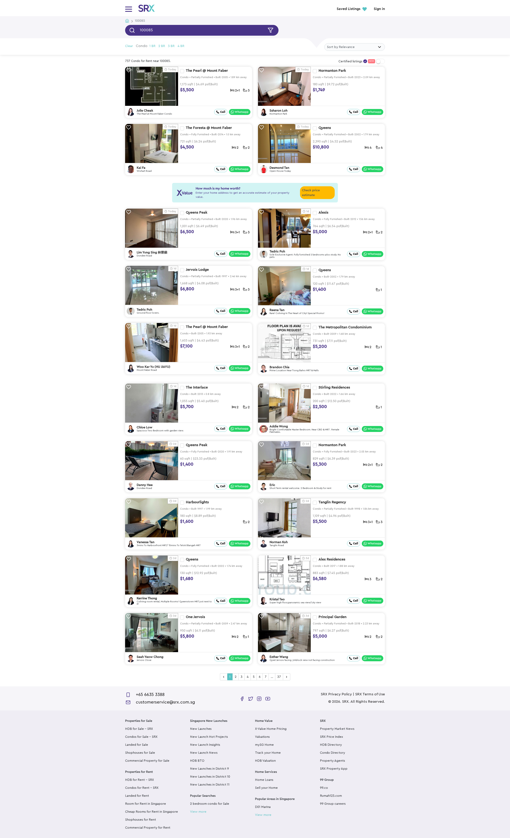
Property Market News (337, 728)
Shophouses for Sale (140, 752)
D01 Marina (263, 807)
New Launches (201, 728)
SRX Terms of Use (370, 694)
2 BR (161, 46)
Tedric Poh (277, 251)
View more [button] (198, 811)
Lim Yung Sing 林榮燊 (152, 252)
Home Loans (264, 779)
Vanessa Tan (145, 542)
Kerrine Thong (147, 598)
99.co (324, 787)
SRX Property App (333, 768)
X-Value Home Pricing (270, 728)
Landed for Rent (137, 795)
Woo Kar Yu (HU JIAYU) (153, 366)
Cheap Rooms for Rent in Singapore (151, 811)
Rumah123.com (331, 795)
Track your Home (268, 752)
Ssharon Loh (278, 110)
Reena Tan (277, 310)
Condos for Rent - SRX (142, 787)
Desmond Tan (279, 167)
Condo (141, 46)
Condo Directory (332, 752)
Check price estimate (311, 193)
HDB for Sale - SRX (139, 728)
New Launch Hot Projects (209, 736)
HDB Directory (331, 744)
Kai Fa (141, 167)
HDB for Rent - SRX (139, 779)
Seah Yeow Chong (150, 656)
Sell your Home (266, 787)
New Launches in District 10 (210, 776)
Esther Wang (279, 656)
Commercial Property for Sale (147, 760)
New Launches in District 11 (210, 784)
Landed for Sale (136, 744)
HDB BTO (197, 760)
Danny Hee (145, 485)
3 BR (171, 46)
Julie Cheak (145, 110)
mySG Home (264, 744)
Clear (129, 46)
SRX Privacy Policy (336, 694)
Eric (272, 485)
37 (279, 676)
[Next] (286, 677)
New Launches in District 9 (209, 768)
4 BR (181, 46)
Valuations (262, 736)
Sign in (379, 9)
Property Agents (332, 760)
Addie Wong (279, 426)
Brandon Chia (279, 367)
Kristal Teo (277, 599)
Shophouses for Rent (140, 819)
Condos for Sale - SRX (141, 736)
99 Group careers (333, 803)
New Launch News (204, 752)
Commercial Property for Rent (147, 827)
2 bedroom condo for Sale (209, 803)
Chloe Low (144, 427)
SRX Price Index (331, 736)
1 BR (152, 46)
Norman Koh (279, 542)
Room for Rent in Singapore (145, 803)
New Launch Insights (205, 744)
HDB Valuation (265, 760)
